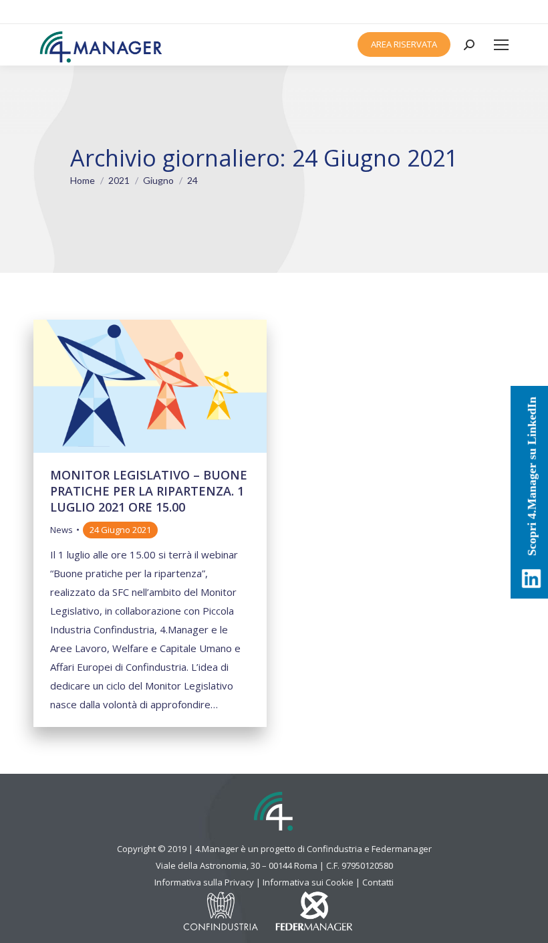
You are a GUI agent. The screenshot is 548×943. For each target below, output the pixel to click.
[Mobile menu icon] (501, 44)
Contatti (378, 882)
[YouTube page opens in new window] (509, 12)
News (61, 530)
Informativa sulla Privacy (204, 882)
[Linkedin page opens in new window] (495, 12)
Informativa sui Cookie (308, 882)
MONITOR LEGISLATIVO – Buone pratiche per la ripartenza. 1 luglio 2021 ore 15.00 (148, 491)
